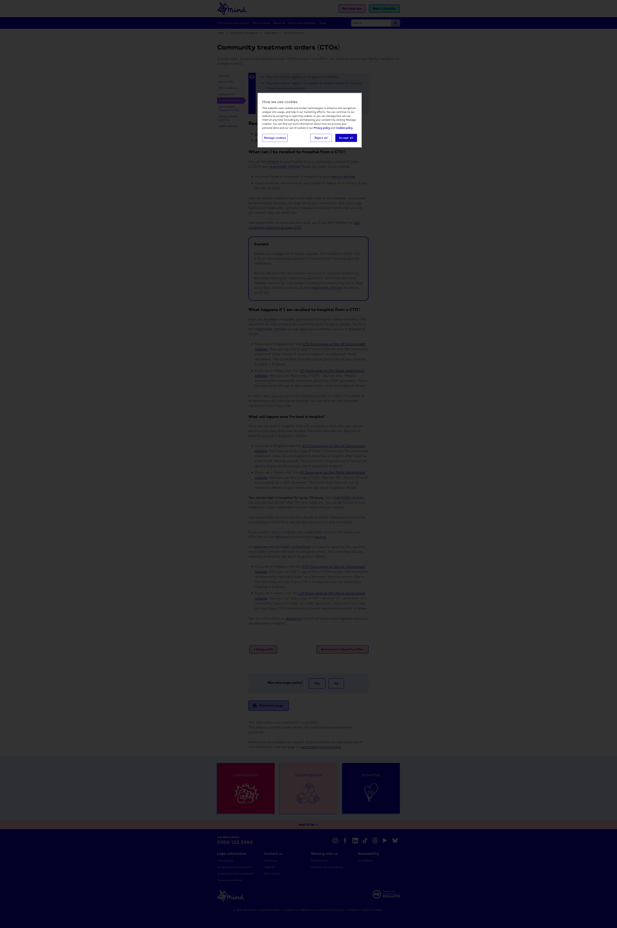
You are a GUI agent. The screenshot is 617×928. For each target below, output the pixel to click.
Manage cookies (275, 138)
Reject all (321, 138)
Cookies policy (344, 128)
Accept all (346, 138)
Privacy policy (322, 128)
